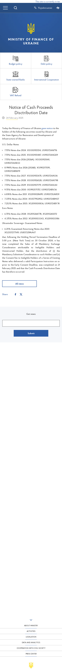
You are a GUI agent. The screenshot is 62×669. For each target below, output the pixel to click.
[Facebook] (15, 294)
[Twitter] (21, 294)
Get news (31, 313)
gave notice (47, 128)
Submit (31, 333)
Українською (45, 8)
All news (19, 283)
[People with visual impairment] (58, 7)
